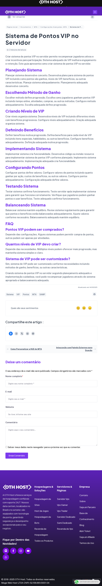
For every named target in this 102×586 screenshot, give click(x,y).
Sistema (10, 294)
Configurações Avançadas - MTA (53, 27)
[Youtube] (28, 551)
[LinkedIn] (27, 334)
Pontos (26, 294)
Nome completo (14, 376)
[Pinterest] (33, 334)
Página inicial (12, 27)
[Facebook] (16, 334)
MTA (35, 27)
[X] (22, 334)
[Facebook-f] (13, 551)
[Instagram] (21, 551)
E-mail (8, 391)
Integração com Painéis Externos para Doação (74, 349)
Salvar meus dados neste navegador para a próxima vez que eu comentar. (44, 447)
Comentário (11, 422)
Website (9, 407)
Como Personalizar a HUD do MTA (26, 349)
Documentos (26, 27)
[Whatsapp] (6, 557)
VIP (18, 294)
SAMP (42, 294)
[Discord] (6, 551)
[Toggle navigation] (95, 12)
